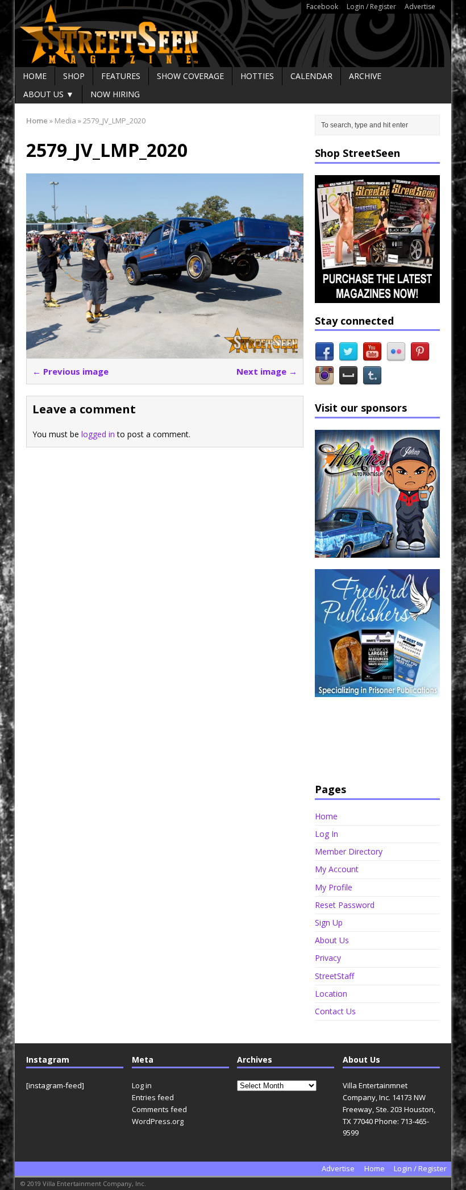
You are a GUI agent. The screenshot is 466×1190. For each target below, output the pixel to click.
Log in (142, 1085)
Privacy (328, 957)
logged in (98, 434)
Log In (326, 833)
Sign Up (329, 922)
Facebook (322, 6)
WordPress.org (158, 1121)
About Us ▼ (48, 94)
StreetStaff (334, 976)
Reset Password (345, 904)
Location (331, 993)
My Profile (333, 887)
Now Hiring (115, 94)
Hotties (257, 76)
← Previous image (70, 371)
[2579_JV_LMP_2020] (164, 351)
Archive (365, 76)
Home (35, 76)
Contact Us (335, 1011)
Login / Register (371, 6)
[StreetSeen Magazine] (233, 33)
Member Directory (348, 851)
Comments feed (159, 1109)
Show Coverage (190, 76)
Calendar (311, 76)
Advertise (420, 6)
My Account (337, 869)
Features (120, 76)
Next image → (266, 371)
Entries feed (153, 1097)
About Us (332, 940)
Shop (74, 76)
